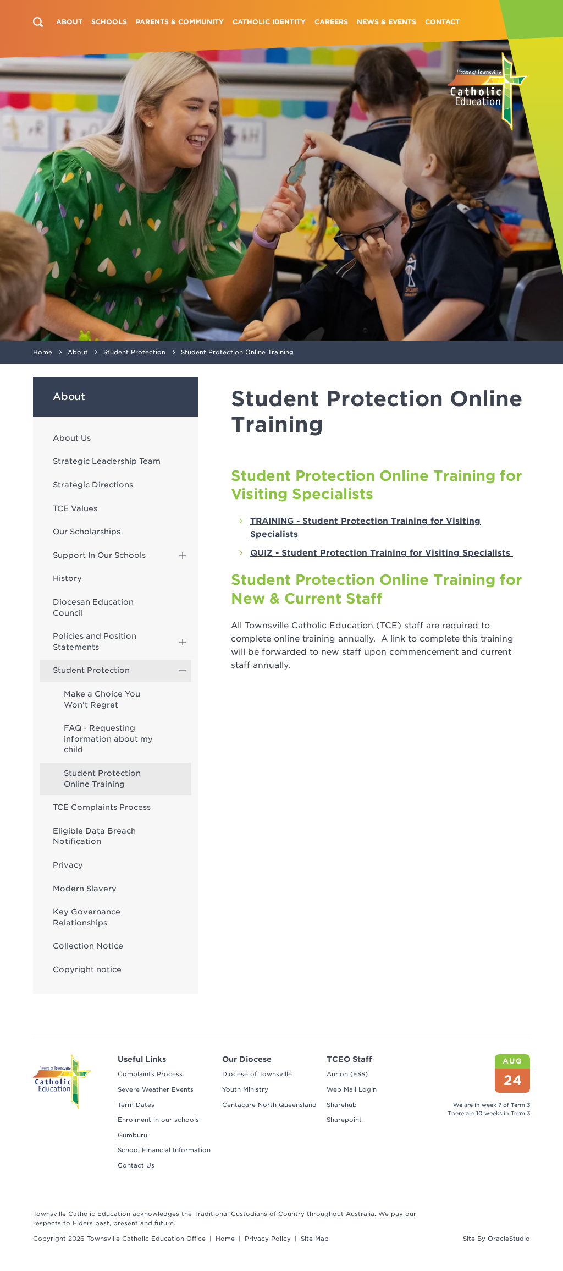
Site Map (315, 1238)
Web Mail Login (352, 1089)
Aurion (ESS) (347, 1074)
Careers (331, 22)
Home (225, 1238)
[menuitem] (69, 22)
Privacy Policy (268, 1238)
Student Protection (91, 670)
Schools (109, 22)
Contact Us (136, 1165)
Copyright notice (87, 969)
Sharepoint (344, 1120)
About (69, 22)
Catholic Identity (269, 22)
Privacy (68, 865)
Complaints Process (150, 1074)
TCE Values (75, 508)
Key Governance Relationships (86, 917)
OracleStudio (509, 1238)
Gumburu (132, 1135)
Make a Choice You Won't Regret (102, 699)
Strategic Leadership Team (107, 461)
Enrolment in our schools (158, 1120)
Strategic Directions (93, 484)
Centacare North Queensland (269, 1105)
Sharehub (342, 1105)
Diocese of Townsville (257, 1074)
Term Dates (136, 1105)
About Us (72, 438)
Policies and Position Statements (94, 641)
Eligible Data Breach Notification (94, 836)
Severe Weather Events (156, 1089)
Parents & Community (180, 22)
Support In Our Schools (99, 555)
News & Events (386, 22)
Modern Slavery (85, 888)
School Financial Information (164, 1150)
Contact (442, 22)
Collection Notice (88, 945)
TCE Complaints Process (102, 807)
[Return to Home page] (489, 91)
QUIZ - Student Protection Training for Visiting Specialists (381, 553)
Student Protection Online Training (102, 778)
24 (513, 1080)
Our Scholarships (86, 531)
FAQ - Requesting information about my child (108, 739)
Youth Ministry (245, 1089)
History (67, 578)
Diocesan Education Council (93, 607)
